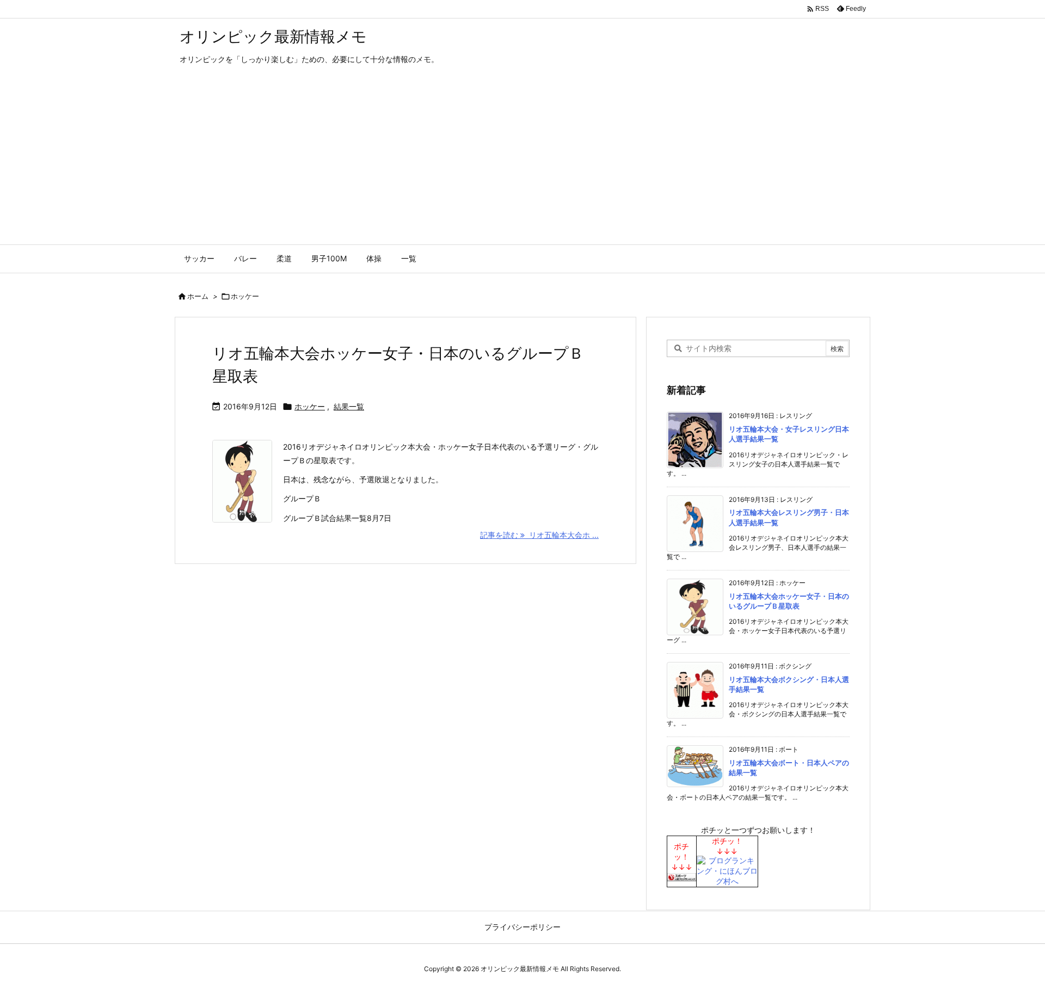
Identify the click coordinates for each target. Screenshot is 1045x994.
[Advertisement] (522, 163)
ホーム (197, 296)
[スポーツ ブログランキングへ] (681, 876)
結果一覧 (349, 406)
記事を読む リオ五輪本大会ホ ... (539, 534)
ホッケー (309, 406)
